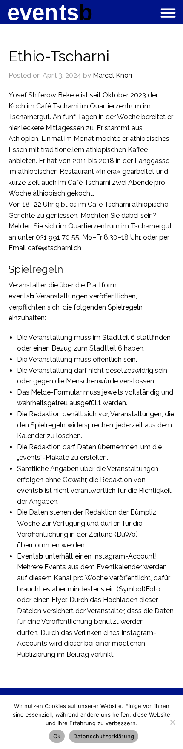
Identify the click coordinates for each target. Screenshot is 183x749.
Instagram (109, 556)
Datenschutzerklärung (103, 736)
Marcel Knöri (112, 75)
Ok (57, 736)
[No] (172, 722)
